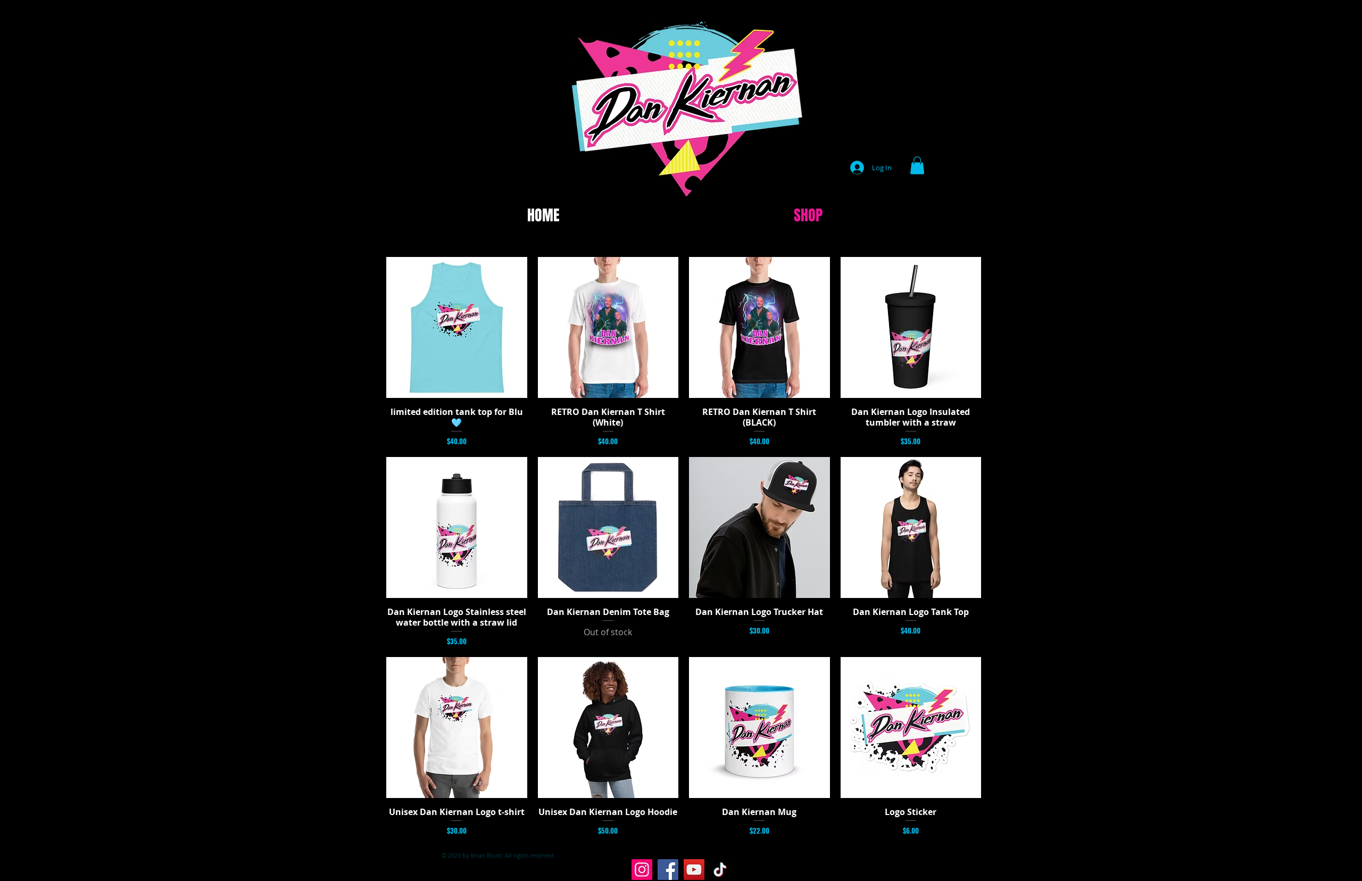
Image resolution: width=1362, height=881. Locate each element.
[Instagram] (642, 869)
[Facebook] (668, 869)
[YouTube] (694, 869)
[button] (917, 165)
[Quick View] (456, 327)
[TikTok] (720, 869)
